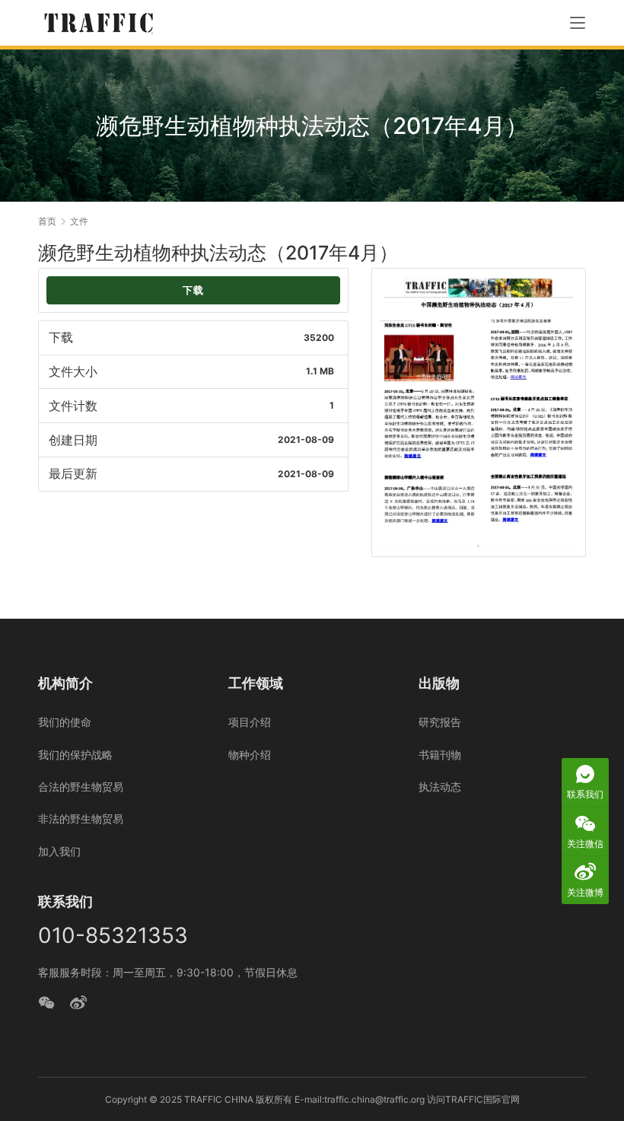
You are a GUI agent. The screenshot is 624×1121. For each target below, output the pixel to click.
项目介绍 (249, 721)
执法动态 (440, 786)
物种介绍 (249, 754)
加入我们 (59, 851)
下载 (193, 290)
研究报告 (440, 721)
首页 (47, 221)
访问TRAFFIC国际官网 (473, 1099)
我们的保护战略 (75, 754)
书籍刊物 (440, 754)
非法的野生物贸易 (80, 818)
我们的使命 (64, 721)
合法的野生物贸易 (80, 786)
